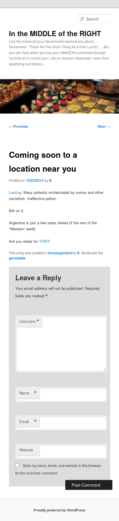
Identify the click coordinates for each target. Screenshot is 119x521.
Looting (15, 192)
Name (28, 393)
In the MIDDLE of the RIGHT (55, 33)
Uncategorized (60, 252)
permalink (17, 258)
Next (104, 126)
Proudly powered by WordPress (59, 510)
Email (28, 421)
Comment (29, 321)
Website (26, 450)
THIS (43, 241)
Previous (18, 126)
